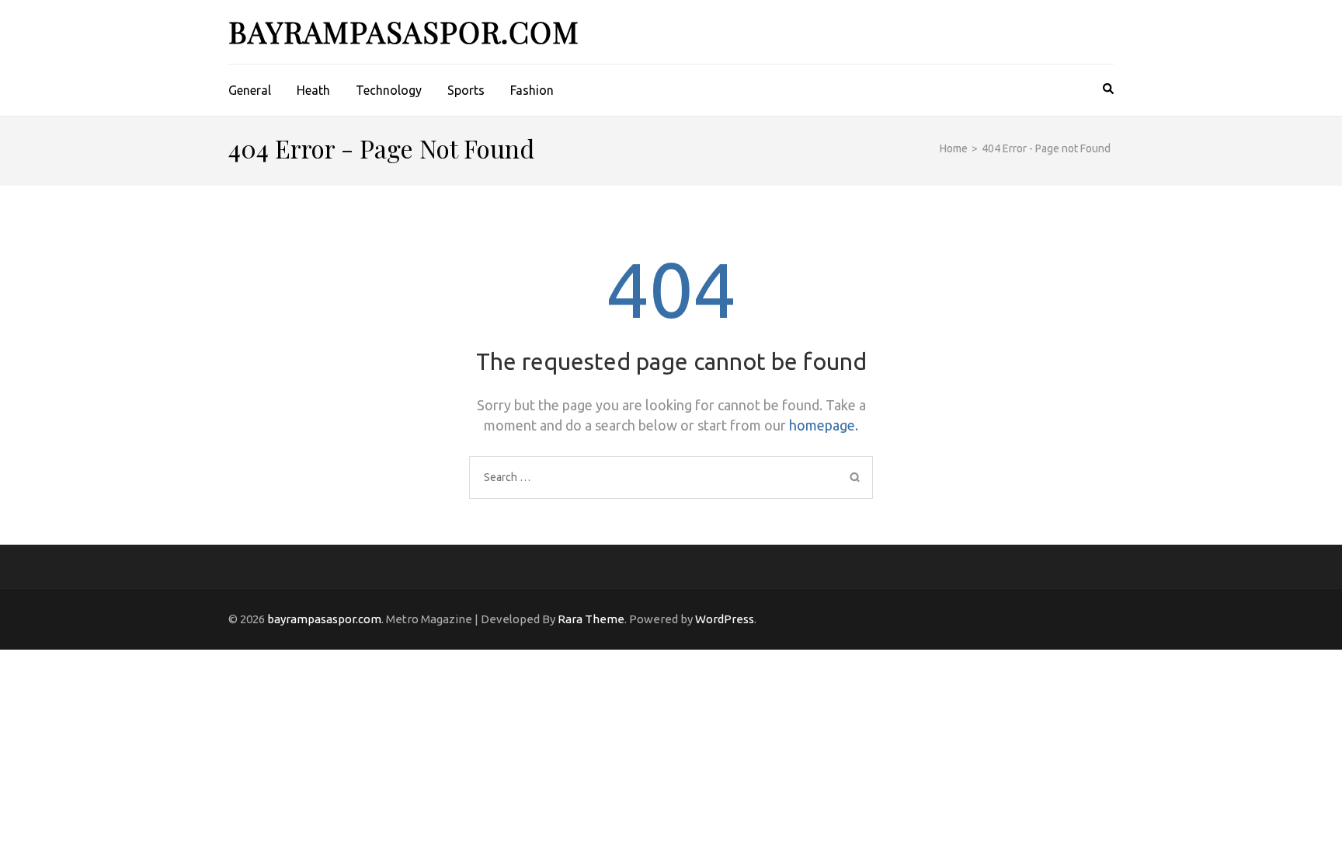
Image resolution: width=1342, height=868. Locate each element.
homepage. (823, 425)
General (249, 90)
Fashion (532, 90)
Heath (313, 90)
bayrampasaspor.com (403, 31)
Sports (466, 90)
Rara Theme (591, 619)
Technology (389, 90)
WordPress (724, 619)
